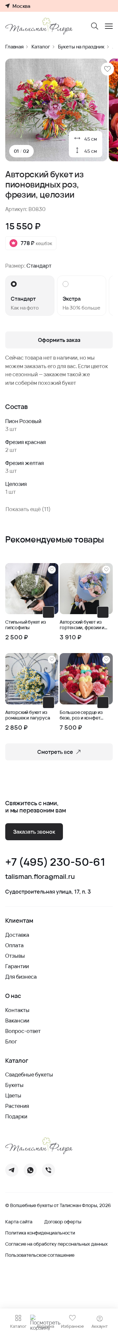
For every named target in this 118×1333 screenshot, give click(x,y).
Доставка (17, 934)
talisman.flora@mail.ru (40, 876)
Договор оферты (62, 1221)
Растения (17, 1106)
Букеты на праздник (81, 46)
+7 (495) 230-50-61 (55, 862)
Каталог (40, 46)
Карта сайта (18, 1221)
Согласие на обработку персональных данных (56, 1244)
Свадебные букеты (29, 1074)
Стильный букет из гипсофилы (25, 625)
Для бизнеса (21, 976)
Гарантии (17, 966)
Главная (14, 46)
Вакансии (17, 1020)
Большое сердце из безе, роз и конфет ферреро (81, 715)
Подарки (16, 1116)
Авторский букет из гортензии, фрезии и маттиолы (82, 625)
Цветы (13, 1095)
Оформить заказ (59, 340)
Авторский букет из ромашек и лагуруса (27, 715)
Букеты (14, 1085)
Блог (11, 1041)
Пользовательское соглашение (39, 1255)
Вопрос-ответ (23, 1031)
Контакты (17, 1010)
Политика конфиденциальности (40, 1233)
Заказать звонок (34, 831)
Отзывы (15, 955)
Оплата (14, 945)
